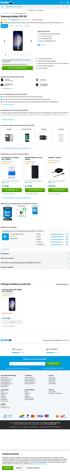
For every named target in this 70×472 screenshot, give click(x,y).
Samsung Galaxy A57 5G (6, 379)
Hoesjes (2, 391)
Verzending (27, 396)
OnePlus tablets (52, 383)
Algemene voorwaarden (45, 427)
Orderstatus (27, 393)
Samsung (11, 13)
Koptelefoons (4, 398)
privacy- (34, 463)
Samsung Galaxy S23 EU (21, 13)
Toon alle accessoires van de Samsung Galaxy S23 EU (17, 148)
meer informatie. (52, 424)
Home (2, 13)
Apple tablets (52, 377)
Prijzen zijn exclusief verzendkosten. (52, 422)
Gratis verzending (10, 193)
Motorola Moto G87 (5, 385)
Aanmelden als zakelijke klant (55, 393)
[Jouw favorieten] (64, 2)
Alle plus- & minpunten (8, 104)
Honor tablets (52, 380)
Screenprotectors (4, 393)
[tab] (5, 54)
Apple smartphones (29, 377)
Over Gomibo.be (13, 427)
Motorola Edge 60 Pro (6, 380)
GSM (6, 13)
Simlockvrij (43, 45)
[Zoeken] (67, 6)
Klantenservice (30, 390)
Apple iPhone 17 (4, 377)
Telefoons (28, 375)
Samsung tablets (53, 379)
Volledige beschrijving (8, 119)
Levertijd (27, 394)
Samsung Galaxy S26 (6, 382)
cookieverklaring (42, 463)
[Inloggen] (60, 2)
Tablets (51, 375)
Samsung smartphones (30, 379)
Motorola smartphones (30, 382)
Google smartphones (29, 383)
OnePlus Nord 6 (4, 386)
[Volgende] (31, 41)
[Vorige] (4, 41)
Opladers (3, 394)
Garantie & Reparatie (29, 399)
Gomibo (3, 404)
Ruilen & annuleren (29, 398)
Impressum (25, 427)
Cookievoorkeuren (34, 427)
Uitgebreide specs (7, 88)
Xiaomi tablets (52, 382)
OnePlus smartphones (30, 380)
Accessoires (5, 390)
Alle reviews (6, 249)
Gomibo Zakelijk (52, 391)
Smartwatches (4, 399)
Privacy (20, 427)
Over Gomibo (4, 406)
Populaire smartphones (8, 375)
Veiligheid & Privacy (5, 407)
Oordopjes (3, 396)
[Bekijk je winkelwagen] (67, 2)
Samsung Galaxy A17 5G (6, 383)
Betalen (26, 391)
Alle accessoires (4, 401)
